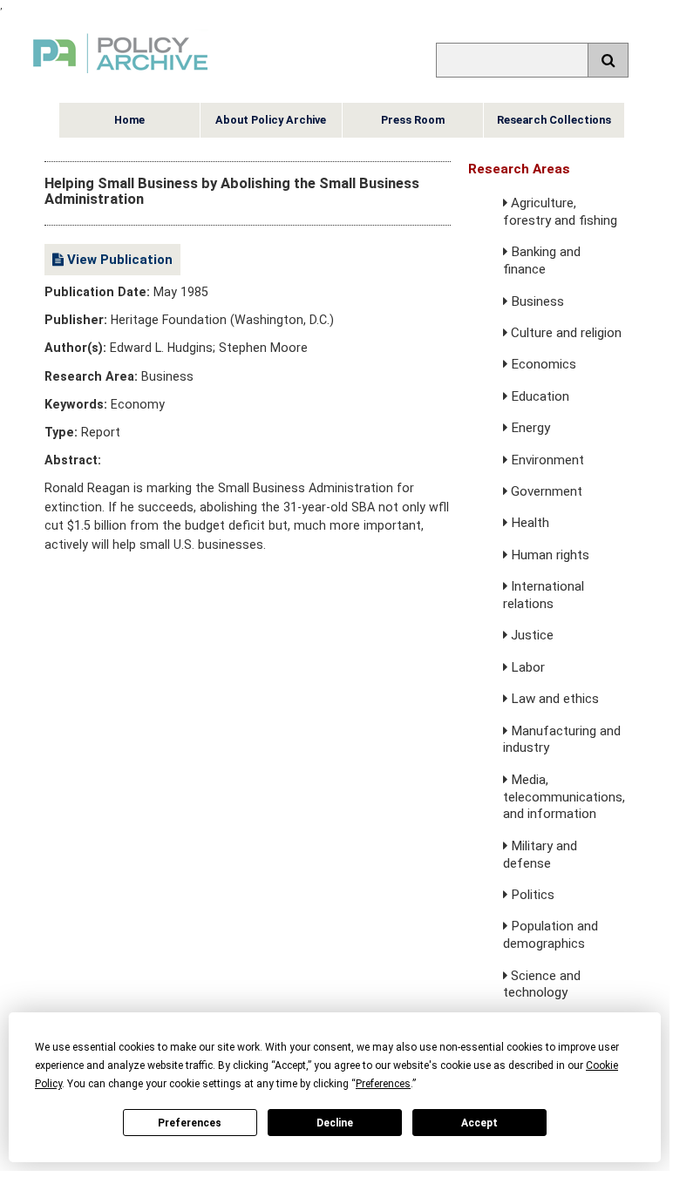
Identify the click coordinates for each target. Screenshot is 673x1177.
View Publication (118, 259)
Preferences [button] (383, 1084)
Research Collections (554, 119)
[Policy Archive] (120, 75)
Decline (334, 1123)
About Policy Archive (270, 119)
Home (129, 119)
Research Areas (519, 169)
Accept (479, 1123)
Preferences (189, 1123)
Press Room (413, 119)
